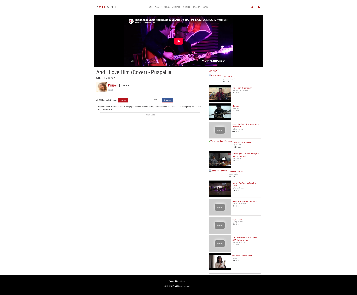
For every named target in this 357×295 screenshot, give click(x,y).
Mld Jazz (235, 106)
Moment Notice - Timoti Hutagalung (244, 201)
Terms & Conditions (177, 281)
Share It (168, 100)
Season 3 (123, 100)
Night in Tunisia (237, 219)
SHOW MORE (150, 115)
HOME (150, 7)
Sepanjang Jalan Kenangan (243, 142)
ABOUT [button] (157, 7)
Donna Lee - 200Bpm (236, 172)
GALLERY (196, 7)
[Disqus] (150, 152)
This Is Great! (227, 77)
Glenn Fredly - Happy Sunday (242, 88)
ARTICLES (186, 7)
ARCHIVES (176, 7)
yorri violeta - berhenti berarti (242, 256)
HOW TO (205, 7)
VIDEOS (167, 7)
